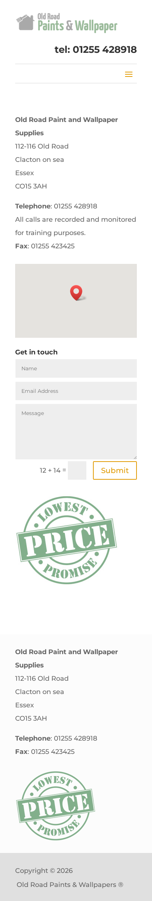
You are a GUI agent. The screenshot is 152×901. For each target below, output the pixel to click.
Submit (115, 470)
